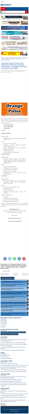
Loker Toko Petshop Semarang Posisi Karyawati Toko (13, 350)
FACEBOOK (4, 320)
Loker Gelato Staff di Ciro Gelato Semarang (11, 281)
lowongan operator (23, 70)
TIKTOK (3, 327)
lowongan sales (4, 71)
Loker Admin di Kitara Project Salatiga (10, 363)
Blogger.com (17, 411)
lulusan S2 (9, 334)
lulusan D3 (23, 332)
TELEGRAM (4, 323)
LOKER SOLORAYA (6, 355)
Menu (3, 8)
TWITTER (4, 325)
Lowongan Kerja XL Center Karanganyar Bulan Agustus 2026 (15, 393)
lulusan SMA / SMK (10, 71)
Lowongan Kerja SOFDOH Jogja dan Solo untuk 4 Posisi (14, 382)
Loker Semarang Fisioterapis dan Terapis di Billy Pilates (13, 342)
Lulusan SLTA (4, 332)
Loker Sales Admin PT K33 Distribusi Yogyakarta (12, 379)
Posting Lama (25, 274)
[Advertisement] (14, 88)
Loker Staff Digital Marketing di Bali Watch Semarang (13, 302)
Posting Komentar (6, 271)
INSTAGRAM (4, 322)
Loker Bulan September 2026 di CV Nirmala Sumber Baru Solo (15, 365)
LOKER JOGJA (5, 356)
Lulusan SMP (16, 71)
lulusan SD (15, 334)
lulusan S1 (3, 334)
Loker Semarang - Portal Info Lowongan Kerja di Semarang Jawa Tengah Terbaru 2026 (17, 409)
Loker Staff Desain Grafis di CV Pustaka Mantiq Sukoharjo (14, 369)
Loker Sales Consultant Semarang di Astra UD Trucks (13, 300)
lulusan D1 (17, 332)
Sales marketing (4, 72)
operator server (22, 71)
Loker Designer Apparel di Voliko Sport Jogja (11, 381)
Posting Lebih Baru (4, 274)
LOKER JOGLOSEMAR (7, 358)
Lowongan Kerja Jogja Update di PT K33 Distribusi (12, 395)
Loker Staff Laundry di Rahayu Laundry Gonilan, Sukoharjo (14, 371)
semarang (9, 72)
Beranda (15, 274)
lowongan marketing (15, 70)
